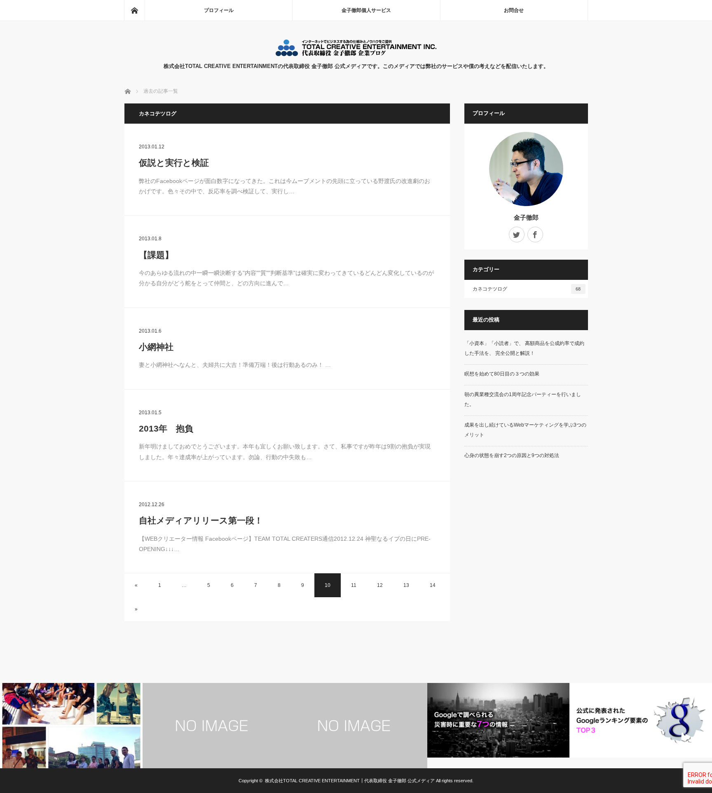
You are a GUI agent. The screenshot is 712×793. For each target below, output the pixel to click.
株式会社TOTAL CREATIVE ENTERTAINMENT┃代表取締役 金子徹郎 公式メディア (350, 780)
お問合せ (514, 10)
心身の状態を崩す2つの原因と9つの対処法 (511, 455)
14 (433, 585)
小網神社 (156, 347)
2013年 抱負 (166, 428)
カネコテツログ (527, 289)
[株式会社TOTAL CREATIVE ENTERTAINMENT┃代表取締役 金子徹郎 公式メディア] (356, 53)
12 (380, 585)
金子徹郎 (526, 217)
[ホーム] (134, 10)
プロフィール (219, 10)
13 (406, 585)
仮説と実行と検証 (174, 162)
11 (353, 585)
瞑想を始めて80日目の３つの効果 (501, 374)
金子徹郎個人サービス (366, 10)
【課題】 (156, 255)
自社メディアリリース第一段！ (201, 520)
